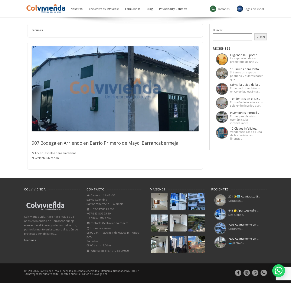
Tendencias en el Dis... (245, 99)
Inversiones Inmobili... (244, 113)
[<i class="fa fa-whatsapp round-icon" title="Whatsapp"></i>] (255, 273)
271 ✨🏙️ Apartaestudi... (244, 196)
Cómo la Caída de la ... (245, 85)
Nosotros (77, 9)
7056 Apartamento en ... (243, 224)
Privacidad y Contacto (173, 9)
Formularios (133, 9)
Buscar (217, 30)
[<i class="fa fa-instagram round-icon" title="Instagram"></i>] (246, 273)
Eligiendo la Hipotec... (244, 55)
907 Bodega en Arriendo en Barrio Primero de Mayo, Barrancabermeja (105, 143)
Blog (150, 9)
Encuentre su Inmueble (104, 9)
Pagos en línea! (253, 9)
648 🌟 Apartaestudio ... (243, 210)
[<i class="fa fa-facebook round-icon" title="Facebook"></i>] (238, 273)
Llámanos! (223, 9)
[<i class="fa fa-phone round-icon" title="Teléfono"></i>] (264, 273)
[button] (278, 270)
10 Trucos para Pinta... (245, 69)
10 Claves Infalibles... (244, 128)
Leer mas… (31, 240)
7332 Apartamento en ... (243, 238)
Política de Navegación (94, 274)
